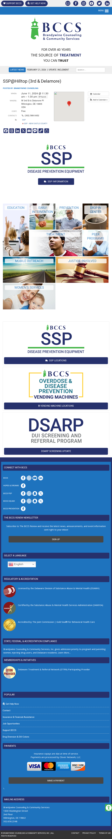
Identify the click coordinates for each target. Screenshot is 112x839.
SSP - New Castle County (35, 123)
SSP (24, 120)
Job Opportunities (11, 723)
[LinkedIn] (107, 2)
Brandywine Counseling (26, 88)
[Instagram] (83, 2)
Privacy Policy (89, 833)
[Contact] (67, 2)
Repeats (43, 96)
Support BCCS (14, 3)
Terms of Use (105, 833)
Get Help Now (38, 3)
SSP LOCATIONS (57, 360)
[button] (98, 100)
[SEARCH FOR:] (90, 69)
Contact (6, 710)
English (18, 564)
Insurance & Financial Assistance (18, 717)
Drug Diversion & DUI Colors (16, 736)
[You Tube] (91, 2)
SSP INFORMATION (57, 181)
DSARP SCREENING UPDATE (56, 451)
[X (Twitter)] (99, 2)
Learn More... (64, 652)
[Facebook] (75, 2)
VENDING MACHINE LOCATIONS (57, 405)
